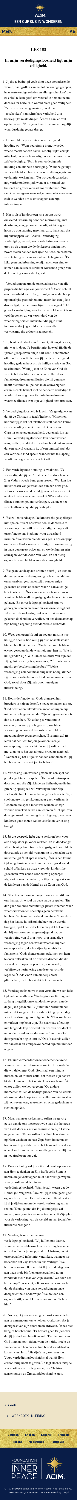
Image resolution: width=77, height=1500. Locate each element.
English (30, 1434)
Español (46, 1434)
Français (63, 1434)
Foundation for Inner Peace (36, 1488)
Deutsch (13, 1434)
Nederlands (36, 1442)
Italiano (17, 1442)
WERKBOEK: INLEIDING (28, 1416)
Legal (66, 1492)
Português (57, 1442)
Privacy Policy (53, 1492)
